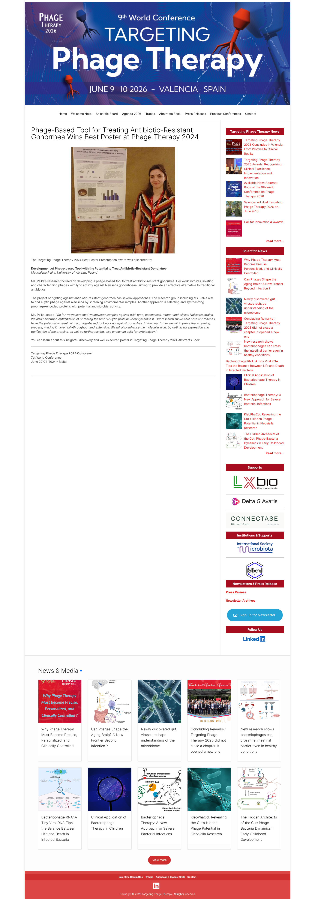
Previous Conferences (225, 113)
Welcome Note (81, 113)
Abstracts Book (170, 113)
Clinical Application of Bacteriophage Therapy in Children (108, 822)
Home (63, 113)
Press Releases (195, 113)
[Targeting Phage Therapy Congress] (157, 53)
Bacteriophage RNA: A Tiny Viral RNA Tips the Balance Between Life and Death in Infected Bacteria (59, 828)
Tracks (150, 113)
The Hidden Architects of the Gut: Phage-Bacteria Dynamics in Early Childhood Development (259, 828)
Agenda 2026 (131, 113)
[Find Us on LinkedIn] (156, 886)
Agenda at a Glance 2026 (170, 876)
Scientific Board (107, 113)
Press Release (236, 592)
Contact (250, 113)
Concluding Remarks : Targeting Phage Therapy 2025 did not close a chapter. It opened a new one (208, 740)
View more (159, 860)
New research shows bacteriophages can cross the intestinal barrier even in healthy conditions (259, 740)
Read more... (275, 241)
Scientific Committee (131, 876)
